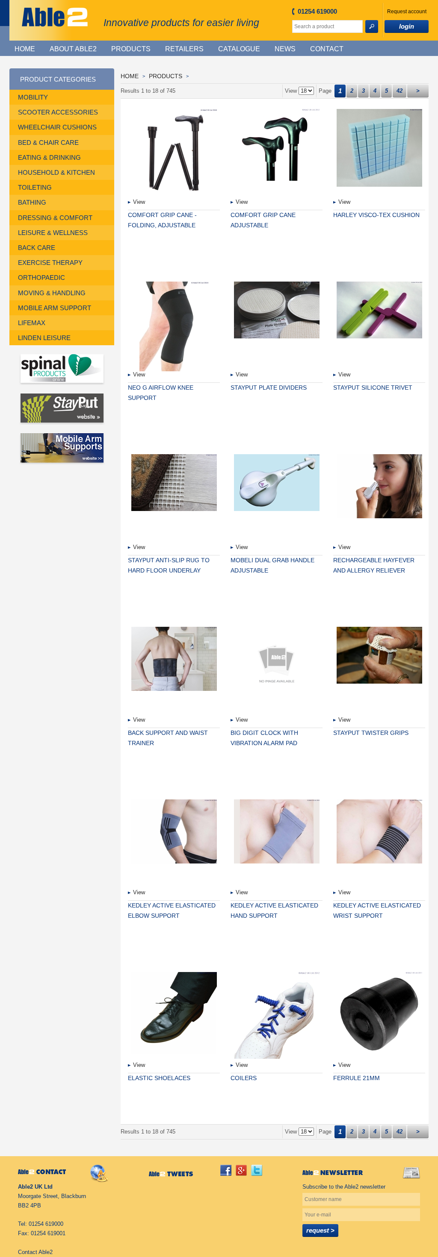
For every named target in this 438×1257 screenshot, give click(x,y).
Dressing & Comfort (55, 217)
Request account (406, 11)
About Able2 (73, 49)
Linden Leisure (44, 337)
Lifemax (31, 322)
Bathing (32, 202)
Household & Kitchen (56, 172)
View (139, 202)
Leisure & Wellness (53, 232)
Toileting (35, 187)
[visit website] (61, 369)
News (285, 49)
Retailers (184, 49)
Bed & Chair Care (48, 142)
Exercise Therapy (50, 262)
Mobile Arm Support (54, 307)
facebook (225, 1170)
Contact (326, 49)
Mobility (33, 97)
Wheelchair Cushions (57, 127)
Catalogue (239, 49)
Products (131, 49)
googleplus (241, 1170)
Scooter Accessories (58, 112)
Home (25, 49)
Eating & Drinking (49, 157)
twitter (256, 1170)
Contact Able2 (35, 1252)
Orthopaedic (41, 277)
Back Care (36, 247)
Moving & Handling (52, 293)
